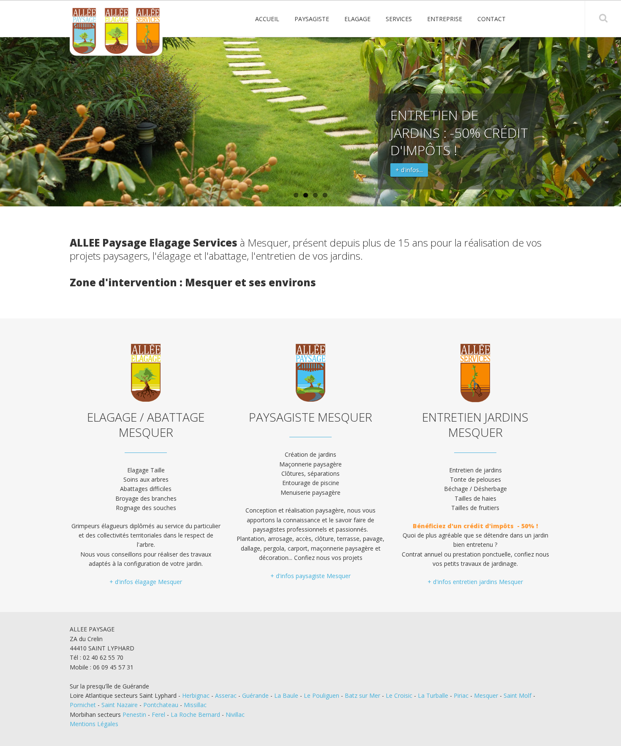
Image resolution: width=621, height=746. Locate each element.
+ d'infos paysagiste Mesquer (310, 576)
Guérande (255, 695)
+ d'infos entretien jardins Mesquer (475, 582)
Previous (9, 122)
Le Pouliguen (321, 695)
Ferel (158, 714)
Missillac (195, 705)
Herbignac (196, 695)
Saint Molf (517, 695)
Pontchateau (160, 705)
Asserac (226, 695)
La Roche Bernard (195, 714)
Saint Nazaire (119, 705)
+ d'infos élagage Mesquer (145, 582)
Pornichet (83, 705)
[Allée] (116, 32)
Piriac (461, 695)
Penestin (134, 714)
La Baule (286, 695)
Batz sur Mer (362, 695)
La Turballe (433, 695)
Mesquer (486, 695)
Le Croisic (399, 695)
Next (611, 122)
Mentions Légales (94, 724)
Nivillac (235, 714)
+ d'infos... (409, 170)
